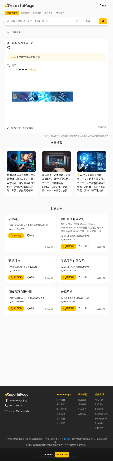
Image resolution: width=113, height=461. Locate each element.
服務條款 (60, 413)
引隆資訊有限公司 (20, 292)
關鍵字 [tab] (12, 12)
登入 (102, 6)
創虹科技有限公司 (72, 219)
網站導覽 (60, 404)
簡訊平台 (99, 399)
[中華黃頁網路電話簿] (19, 6)
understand (62, 454)
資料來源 (102, 127)
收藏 (30, 236)
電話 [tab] (25, 12)
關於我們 (60, 399)
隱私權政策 (61, 409)
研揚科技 (14, 261)
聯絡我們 (60, 418)
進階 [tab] (37, 12)
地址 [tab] (60, 12)
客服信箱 (66, 438)
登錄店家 (60, 423)
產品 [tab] (48, 12)
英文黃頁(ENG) (101, 413)
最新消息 (99, 404)
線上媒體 (82, 399)
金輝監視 (67, 292)
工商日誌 (82, 413)
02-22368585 (24, 69)
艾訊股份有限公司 (72, 261)
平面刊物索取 (101, 418)
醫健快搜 (99, 428)
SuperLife (99, 423)
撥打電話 (16, 236)
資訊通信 (16, 31)
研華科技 (14, 219)
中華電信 (99, 409)
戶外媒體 (82, 404)
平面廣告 (82, 409)
